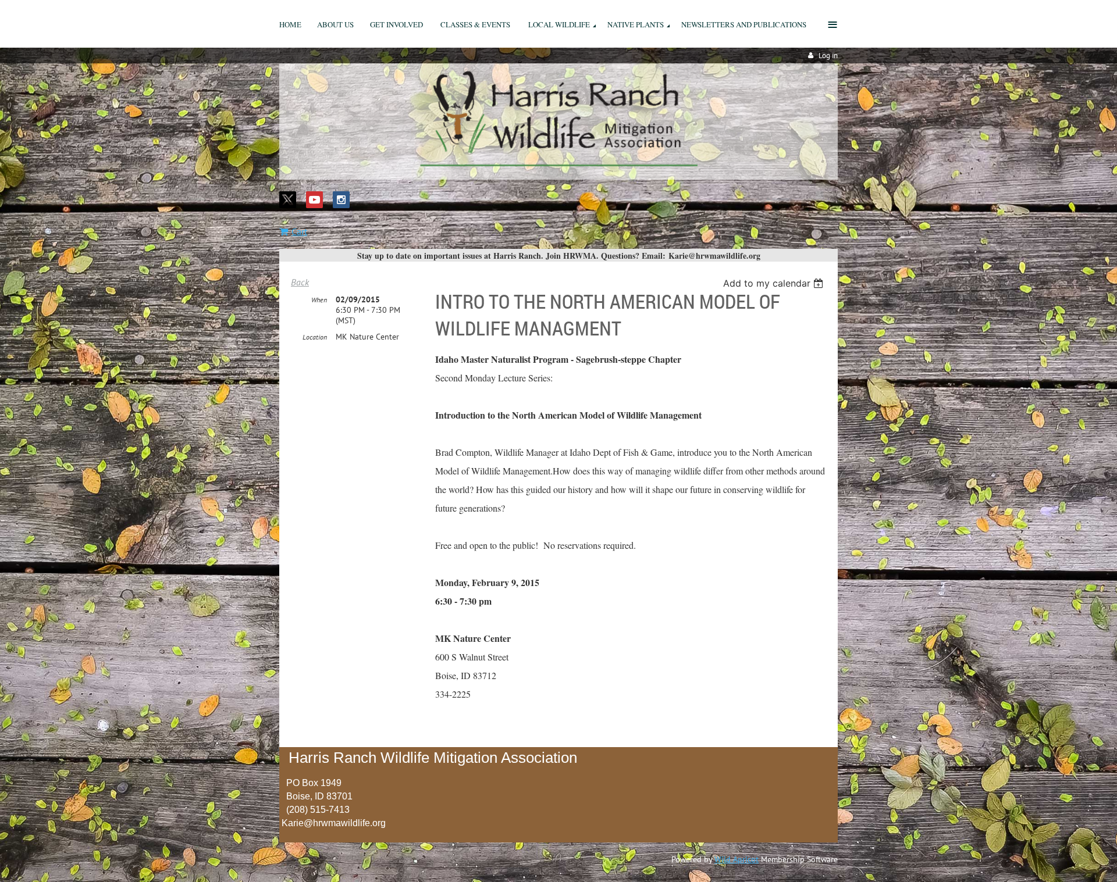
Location (315, 337)
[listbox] (774, 283)
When (319, 299)
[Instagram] (341, 199)
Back (300, 282)
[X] (287, 199)
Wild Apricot (736, 859)
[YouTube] (314, 199)
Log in (828, 55)
